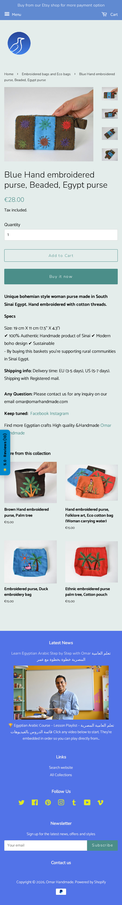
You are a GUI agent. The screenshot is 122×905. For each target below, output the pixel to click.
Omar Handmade (59, 882)
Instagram (59, 413)
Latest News (61, 643)
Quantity (12, 225)
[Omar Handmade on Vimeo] (100, 804)
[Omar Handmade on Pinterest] (48, 804)
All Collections (61, 775)
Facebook (39, 413)
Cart (113, 14)
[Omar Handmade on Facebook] (34, 804)
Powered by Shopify (90, 882)
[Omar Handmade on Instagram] (61, 804)
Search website (61, 768)
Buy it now (61, 276)
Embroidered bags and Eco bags (46, 74)
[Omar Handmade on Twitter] (21, 804)
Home (8, 74)
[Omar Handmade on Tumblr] (74, 804)
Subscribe (102, 845)
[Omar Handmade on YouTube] (87, 804)
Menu (16, 15)
